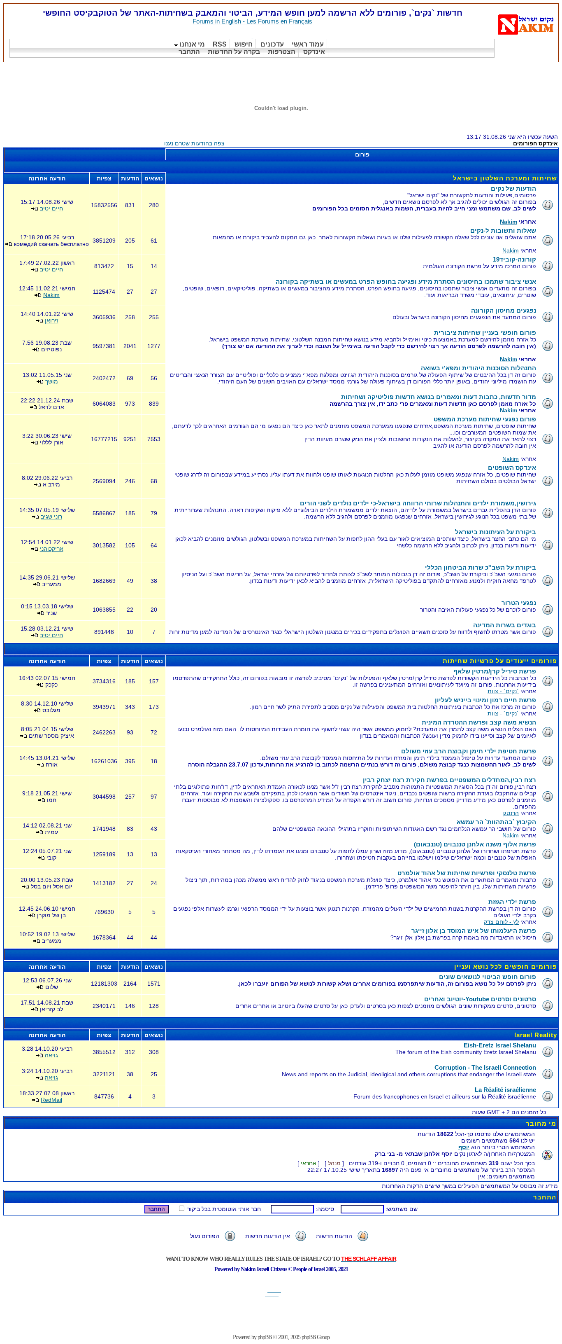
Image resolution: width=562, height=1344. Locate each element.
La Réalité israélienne (505, 1089)
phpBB (265, 1337)
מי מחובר (541, 1123)
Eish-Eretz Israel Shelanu (500, 1045)
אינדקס (314, 51)
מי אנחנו (191, 44)
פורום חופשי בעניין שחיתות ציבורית (485, 332)
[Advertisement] (409, 73)
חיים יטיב (51, 208)
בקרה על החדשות (234, 51)
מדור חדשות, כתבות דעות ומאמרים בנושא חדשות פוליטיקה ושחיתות (438, 396)
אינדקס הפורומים (535, 143)
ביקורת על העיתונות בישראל (495, 531)
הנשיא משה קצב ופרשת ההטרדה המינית (479, 722)
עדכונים (272, 44)
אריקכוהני (51, 548)
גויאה (51, 1055)
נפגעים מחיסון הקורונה (503, 310)
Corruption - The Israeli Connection (485, 1067)
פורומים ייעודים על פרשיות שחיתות (500, 660)
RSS (220, 44)
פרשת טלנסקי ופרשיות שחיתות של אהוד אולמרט (466, 873)
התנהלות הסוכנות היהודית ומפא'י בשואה (478, 368)
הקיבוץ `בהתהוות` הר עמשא (496, 821)
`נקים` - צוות (503, 691)
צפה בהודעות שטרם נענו (194, 143)
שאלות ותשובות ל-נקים (503, 230)
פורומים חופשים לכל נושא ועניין (505, 966)
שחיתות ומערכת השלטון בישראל (505, 178)
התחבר (189, 51)
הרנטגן (510, 813)
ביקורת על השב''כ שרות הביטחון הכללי (480, 567)
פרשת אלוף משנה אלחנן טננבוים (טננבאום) (475, 844)
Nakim (508, 221)
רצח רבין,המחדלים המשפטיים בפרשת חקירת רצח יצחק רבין (449, 779)
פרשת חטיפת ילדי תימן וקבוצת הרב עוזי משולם (468, 751)
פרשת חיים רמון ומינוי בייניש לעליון (485, 700)
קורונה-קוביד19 (514, 259)
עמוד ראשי (308, 44)
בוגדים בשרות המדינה (504, 625)
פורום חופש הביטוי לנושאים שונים (487, 976)
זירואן (51, 320)
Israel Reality (535, 1034)
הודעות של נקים (513, 188)
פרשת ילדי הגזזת (512, 901)
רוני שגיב (51, 516)
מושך (51, 381)
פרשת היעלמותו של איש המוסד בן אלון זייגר (473, 930)
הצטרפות (281, 51)
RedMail (51, 1099)
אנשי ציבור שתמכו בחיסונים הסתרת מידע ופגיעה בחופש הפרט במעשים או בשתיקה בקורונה (406, 281)
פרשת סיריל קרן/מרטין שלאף (494, 671)
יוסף (463, 1147)
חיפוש (244, 44)
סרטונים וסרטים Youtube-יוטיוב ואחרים (480, 999)
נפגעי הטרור (519, 602)
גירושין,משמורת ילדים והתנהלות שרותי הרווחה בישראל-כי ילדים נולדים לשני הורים (418, 503)
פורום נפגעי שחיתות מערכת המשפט (485, 419)
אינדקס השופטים (512, 467)
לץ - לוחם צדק (501, 922)
